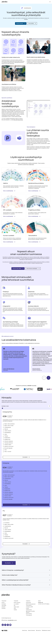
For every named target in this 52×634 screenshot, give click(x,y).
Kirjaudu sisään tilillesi (17, 268)
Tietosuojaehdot (29, 605)
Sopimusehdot (28, 602)
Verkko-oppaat (16, 606)
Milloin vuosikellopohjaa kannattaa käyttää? (15, 580)
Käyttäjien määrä (5, 406)
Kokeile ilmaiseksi (19, 23)
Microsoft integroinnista (18, 119)
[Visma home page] (4, 630)
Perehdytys (3, 608)
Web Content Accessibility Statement (30, 612)
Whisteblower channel (46, 630)
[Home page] (5, 2)
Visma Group (24, 630)
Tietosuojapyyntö (29, 615)
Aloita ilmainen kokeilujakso (31, 268)
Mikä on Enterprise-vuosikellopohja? (13, 570)
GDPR (15, 608)
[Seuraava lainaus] (48, 378)
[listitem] (26, 522)
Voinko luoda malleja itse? (9, 575)
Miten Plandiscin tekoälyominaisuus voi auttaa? (16, 585)
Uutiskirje (15, 609)
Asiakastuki (3, 606)
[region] (26, 359)
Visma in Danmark (31, 630)
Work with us (38, 630)
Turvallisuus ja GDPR (29, 606)
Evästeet (27, 608)
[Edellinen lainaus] (44, 378)
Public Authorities (29, 613)
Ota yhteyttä (25, 457)
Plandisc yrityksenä (17, 602)
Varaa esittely (31, 23)
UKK (14, 605)
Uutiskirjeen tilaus (29, 609)
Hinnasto (3, 602)
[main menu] (50, 2)
